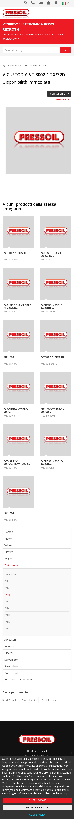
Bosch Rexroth (14, 65)
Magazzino (18, 34)
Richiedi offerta (59, 93)
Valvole (8, 545)
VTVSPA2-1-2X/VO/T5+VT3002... (17, 462)
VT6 (7, 608)
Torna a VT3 (62, 99)
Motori (8, 538)
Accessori (10, 639)
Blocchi (8, 653)
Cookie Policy (37, 814)
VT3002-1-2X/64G (52, 357)
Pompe (8, 531)
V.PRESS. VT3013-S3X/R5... (52, 462)
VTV (7, 628)
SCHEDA (9, 357)
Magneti (9, 558)
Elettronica (33, 34)
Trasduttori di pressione (18, 679)
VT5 (7, 601)
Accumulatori (11, 666)
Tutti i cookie (37, 800)
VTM (7, 621)
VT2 (7, 588)
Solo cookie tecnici (37, 807)
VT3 (44, 34)
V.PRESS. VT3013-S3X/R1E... (52, 306)
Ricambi (9, 646)
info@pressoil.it (38, 751)
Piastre (8, 552)
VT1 (7, 581)
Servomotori (11, 659)
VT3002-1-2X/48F (15, 253)
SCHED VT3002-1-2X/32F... (52, 410)
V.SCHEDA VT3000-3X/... (16, 410)
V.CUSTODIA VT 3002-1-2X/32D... (18, 306)
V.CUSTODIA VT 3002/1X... (51, 254)
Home (6, 34)
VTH (7, 614)
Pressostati (11, 673)
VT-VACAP (11, 574)
